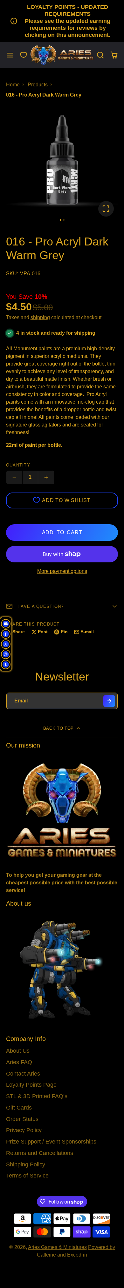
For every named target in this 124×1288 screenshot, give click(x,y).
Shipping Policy (25, 1164)
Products (38, 84)
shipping (40, 317)
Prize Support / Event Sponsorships (51, 1141)
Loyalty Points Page (31, 1085)
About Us (18, 1051)
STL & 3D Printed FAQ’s (36, 1096)
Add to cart (62, 532)
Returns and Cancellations (39, 1153)
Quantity (18, 465)
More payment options (62, 571)
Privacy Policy (24, 1130)
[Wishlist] (23, 55)
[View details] (62, 810)
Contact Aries (23, 1073)
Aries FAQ (19, 1062)
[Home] (62, 55)
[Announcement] (62, 21)
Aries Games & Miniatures (57, 1247)
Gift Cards (19, 1107)
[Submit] (109, 701)
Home (13, 84)
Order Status (22, 1119)
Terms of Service (27, 1175)
